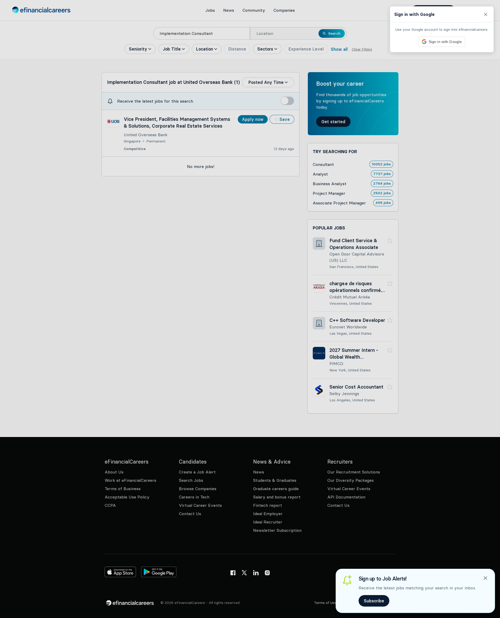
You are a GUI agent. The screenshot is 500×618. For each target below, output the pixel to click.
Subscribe (374, 600)
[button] (250, 309)
